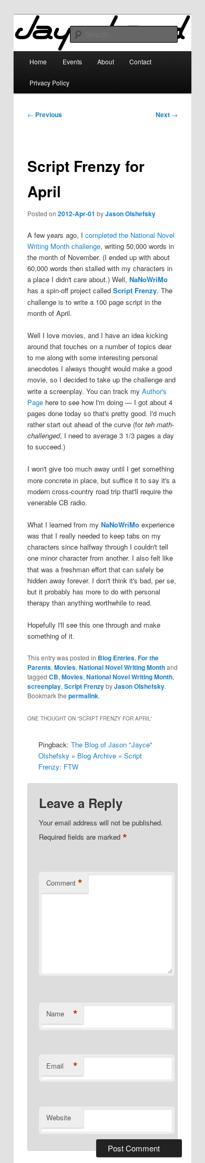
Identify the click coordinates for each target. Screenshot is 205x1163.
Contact (140, 61)
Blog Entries (116, 657)
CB (53, 676)
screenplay (44, 686)
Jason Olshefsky (130, 213)
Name (62, 1013)
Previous (44, 114)
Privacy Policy (49, 82)
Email (62, 1066)
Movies (65, 667)
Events (72, 61)
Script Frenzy (135, 290)
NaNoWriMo (148, 279)
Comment (64, 882)
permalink (83, 695)
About (105, 61)
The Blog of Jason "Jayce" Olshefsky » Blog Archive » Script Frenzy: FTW (95, 755)
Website (58, 1117)
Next (167, 114)
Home (38, 61)
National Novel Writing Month (122, 667)
